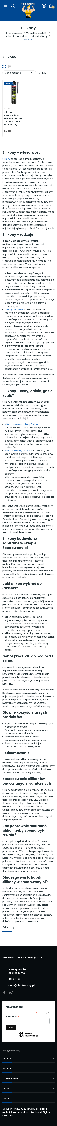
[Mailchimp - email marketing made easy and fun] (28, 1037)
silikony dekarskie (14, 309)
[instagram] (11, 993)
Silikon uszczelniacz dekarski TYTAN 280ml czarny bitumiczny (13, 118)
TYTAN (7, 108)
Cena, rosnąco (19, 73)
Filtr (44, 73)
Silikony (6, 158)
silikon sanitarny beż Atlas (18, 450)
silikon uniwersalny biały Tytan (21, 424)
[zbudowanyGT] (28, 10)
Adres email (12, 1016)
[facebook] (4, 993)
